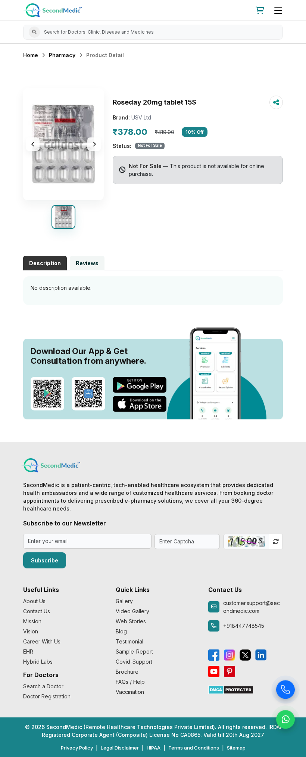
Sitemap (236, 748)
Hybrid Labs (38, 661)
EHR (28, 651)
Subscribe (44, 560)
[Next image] (94, 144)
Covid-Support (134, 661)
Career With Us (41, 641)
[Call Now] (285, 691)
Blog (121, 631)
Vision (30, 631)
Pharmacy (62, 55)
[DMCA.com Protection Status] (230, 689)
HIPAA (153, 748)
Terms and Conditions (193, 748)
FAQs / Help (130, 682)
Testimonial (129, 641)
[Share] (276, 102)
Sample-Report (134, 651)
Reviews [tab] (87, 263)
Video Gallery (132, 611)
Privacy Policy (77, 748)
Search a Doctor (43, 686)
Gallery (124, 601)
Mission (32, 621)
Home (30, 55)
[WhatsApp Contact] (285, 720)
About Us (34, 601)
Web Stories (131, 621)
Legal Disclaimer (120, 748)
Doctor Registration (47, 696)
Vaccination (130, 692)
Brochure (127, 671)
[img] (63, 144)
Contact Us (36, 611)
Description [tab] (45, 263)
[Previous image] (33, 144)
